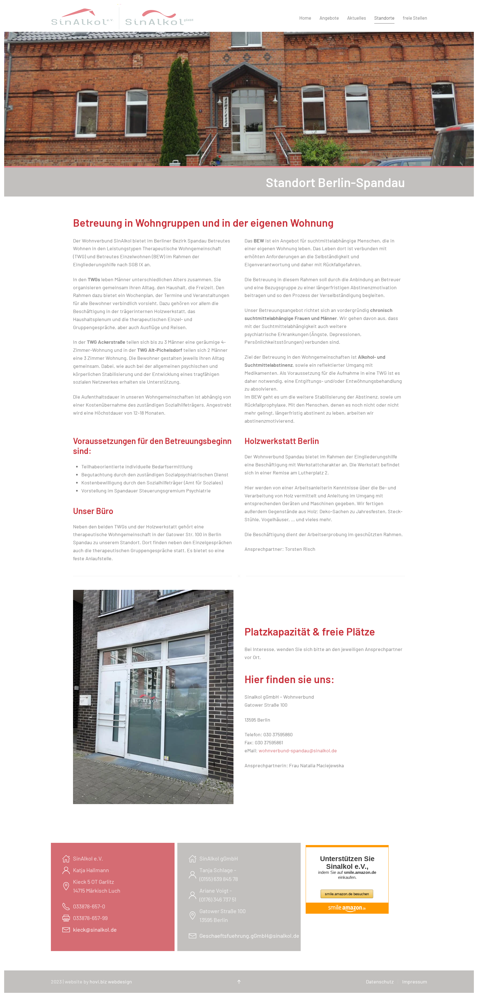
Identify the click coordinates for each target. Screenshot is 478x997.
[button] (239, 982)
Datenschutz (380, 981)
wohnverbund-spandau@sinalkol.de (298, 750)
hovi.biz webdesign (111, 981)
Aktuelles (356, 17)
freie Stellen (415, 17)
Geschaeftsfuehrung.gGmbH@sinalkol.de (249, 935)
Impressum (414, 981)
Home (305, 17)
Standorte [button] (384, 17)
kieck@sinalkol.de (95, 929)
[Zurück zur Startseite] (123, 18)
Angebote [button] (329, 17)
